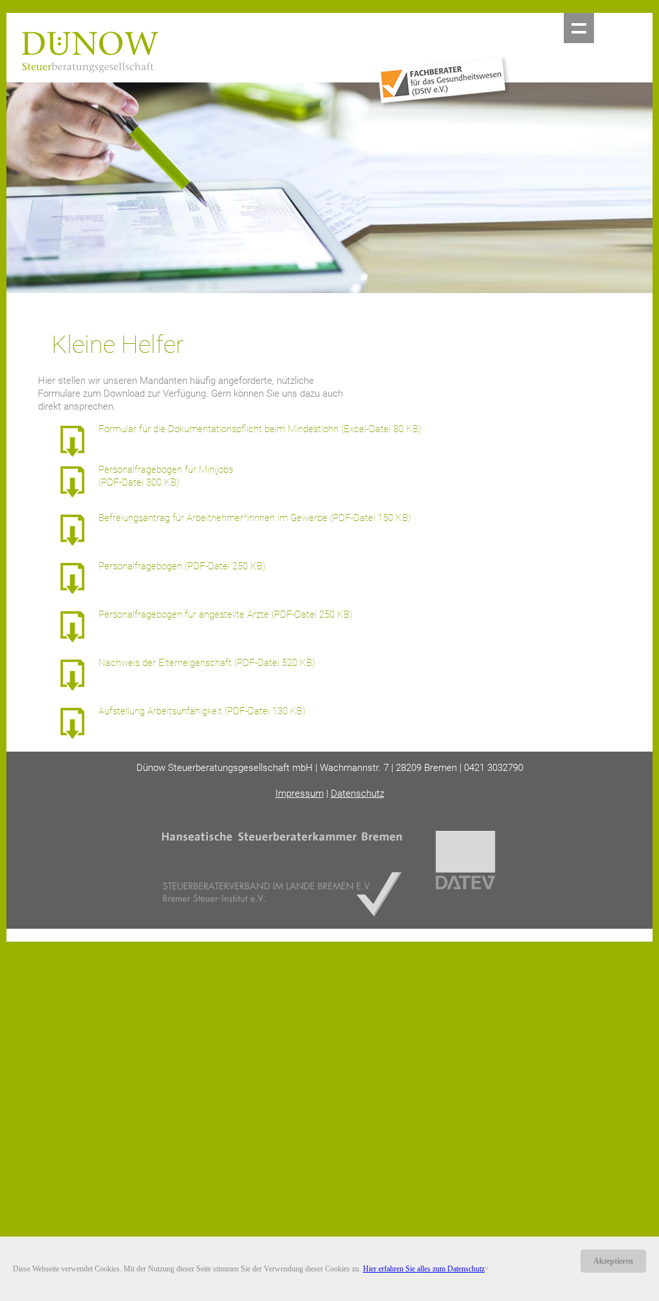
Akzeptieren (613, 1261)
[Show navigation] (579, 28)
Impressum (299, 793)
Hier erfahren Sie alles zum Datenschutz (424, 1268)
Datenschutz (357, 793)
